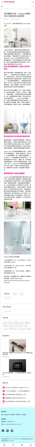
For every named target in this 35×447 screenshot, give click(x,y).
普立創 (15, 294)
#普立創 (29, 329)
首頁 (2, 414)
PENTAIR (11, 326)
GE (18, 329)
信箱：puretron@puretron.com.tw (11, 424)
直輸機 (16, 323)
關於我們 (7, 414)
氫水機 (23, 329)
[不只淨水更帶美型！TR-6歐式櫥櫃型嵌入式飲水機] (17, 365)
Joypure (8, 297)
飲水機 (5, 323)
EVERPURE (19, 326)
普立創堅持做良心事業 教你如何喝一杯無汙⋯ (16, 402)
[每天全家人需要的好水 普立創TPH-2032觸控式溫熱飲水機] (17, 345)
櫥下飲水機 (13, 329)
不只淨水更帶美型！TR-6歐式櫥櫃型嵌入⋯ (17, 391)
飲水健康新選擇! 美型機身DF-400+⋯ (15, 394)
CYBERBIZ (11, 440)
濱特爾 (5, 326)
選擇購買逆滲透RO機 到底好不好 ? (14, 398)
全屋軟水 (27, 323)
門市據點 (23, 414)
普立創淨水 (8, 311)
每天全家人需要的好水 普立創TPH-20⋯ (16, 388)
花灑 (22, 294)
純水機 (21, 323)
